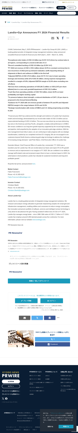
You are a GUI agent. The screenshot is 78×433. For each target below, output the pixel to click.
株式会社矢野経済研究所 (23, 421)
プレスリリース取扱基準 (12, 429)
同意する (66, 426)
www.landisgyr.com (38, 219)
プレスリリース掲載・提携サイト (36, 390)
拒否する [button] (50, 426)
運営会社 (26, 429)
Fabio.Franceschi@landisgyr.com (19, 177)
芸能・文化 (38, 13)
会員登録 (61, 7)
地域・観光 (12, 13)
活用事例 (31, 394)
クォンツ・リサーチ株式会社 (25, 418)
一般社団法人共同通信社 (23, 413)
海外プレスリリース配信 (34, 379)
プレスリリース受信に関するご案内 (52, 310)
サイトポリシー (10, 427)
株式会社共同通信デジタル (24, 415)
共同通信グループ (49, 382)
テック (20, 13)
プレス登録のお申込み (66, 385)
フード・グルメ (48, 13)
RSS (34, 429)
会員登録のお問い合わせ (66, 375)
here (33, 164)
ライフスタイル (28, 13)
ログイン (71, 7)
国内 (48, 2)
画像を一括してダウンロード (39, 281)
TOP (8, 22)
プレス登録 (27, 301)
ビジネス (4, 13)
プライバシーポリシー (57, 413)
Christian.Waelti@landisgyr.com (18, 190)
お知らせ (47, 375)
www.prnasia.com (14, 251)
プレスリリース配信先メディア (36, 387)
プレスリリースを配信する (29, 7)
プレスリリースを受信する (46, 7)
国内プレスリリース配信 (34, 375)
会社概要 (47, 379)
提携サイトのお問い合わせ (66, 382)
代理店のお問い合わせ (66, 379)
